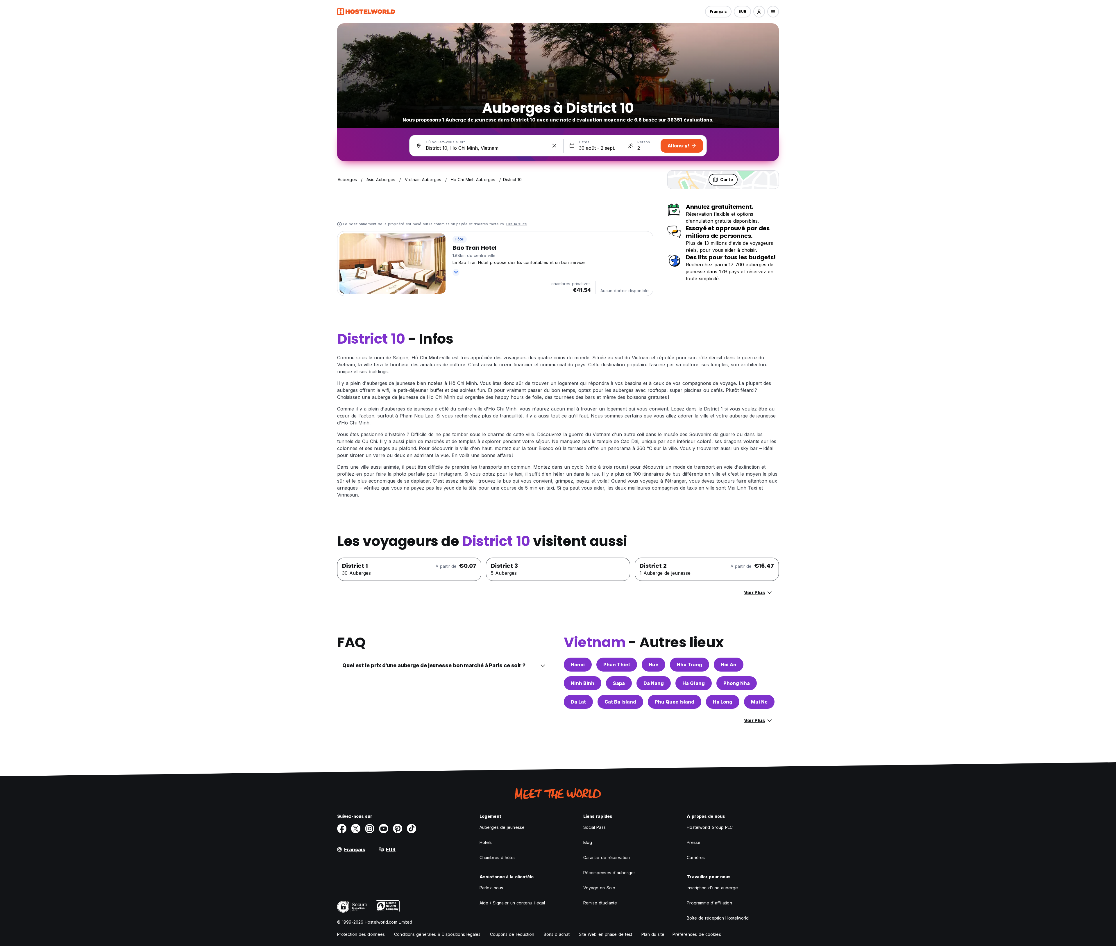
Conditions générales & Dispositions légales (437, 934)
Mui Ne (759, 702)
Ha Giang (693, 683)
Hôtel (459, 239)
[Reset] (554, 146)
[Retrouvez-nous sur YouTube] (383, 828)
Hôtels (486, 842)
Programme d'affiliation (709, 902)
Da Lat (578, 702)
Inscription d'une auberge (712, 887)
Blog (587, 842)
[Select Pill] (759, 11)
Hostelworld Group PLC (710, 827)
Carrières (696, 857)
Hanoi (578, 664)
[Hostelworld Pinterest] (397, 828)
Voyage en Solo (599, 887)
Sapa (619, 683)
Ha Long (722, 702)
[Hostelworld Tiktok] (411, 828)
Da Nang (653, 683)
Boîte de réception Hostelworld (718, 917)
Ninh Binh (582, 683)
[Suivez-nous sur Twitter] (355, 828)
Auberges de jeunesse (502, 827)
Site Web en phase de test (605, 934)
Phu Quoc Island (674, 702)
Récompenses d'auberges (609, 872)
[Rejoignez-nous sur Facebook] (341, 828)
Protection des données (361, 934)
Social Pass (594, 827)
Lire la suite (516, 224)
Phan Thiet (616, 664)
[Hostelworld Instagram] (369, 828)
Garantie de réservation (606, 857)
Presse (693, 842)
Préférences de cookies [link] (697, 934)
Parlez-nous (491, 887)
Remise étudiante (600, 902)
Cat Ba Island (620, 702)
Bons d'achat (557, 934)
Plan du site (652, 934)
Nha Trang (689, 664)
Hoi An (728, 664)
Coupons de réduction (512, 934)
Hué (653, 664)
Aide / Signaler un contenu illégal (512, 902)
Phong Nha (736, 683)
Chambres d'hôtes (498, 857)
